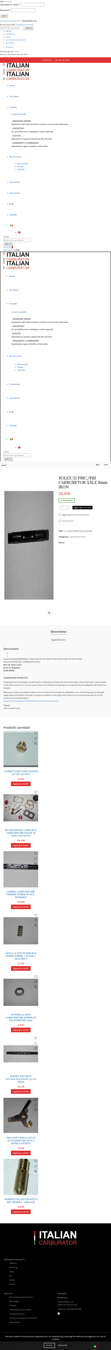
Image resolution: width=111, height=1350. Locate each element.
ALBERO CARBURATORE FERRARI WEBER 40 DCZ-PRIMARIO (20, 894)
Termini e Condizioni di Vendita (23, 1318)
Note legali (14, 1301)
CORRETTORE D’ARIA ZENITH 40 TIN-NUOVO (21, 772)
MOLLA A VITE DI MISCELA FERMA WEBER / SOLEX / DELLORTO (20, 956)
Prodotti (13, 107)
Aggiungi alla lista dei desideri (75, 515)
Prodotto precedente (98, 465)
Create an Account (24, 24)
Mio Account (15, 157)
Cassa (20, 166)
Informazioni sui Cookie (20, 1309)
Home (8, 31)
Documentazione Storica (21, 1297)
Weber (12, 1280)
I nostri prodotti (18, 114)
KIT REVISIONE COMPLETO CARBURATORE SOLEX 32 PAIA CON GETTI (21, 833)
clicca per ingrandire (49, 613)
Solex (11, 1271)
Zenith (12, 1284)
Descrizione (58, 631)
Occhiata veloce (35, 743)
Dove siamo (14, 1322)
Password (5, 10)
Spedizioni (58, 639)
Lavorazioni (14, 193)
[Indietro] (5, 465)
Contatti (10, 43)
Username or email (10, 4)
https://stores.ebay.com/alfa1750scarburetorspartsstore (30, 701)
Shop (8, 37)
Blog (11, 204)
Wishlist (10, 47)
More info (62, 1345)
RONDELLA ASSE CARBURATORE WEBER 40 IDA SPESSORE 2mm (21, 1017)
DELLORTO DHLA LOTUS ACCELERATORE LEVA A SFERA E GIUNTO (20, 1140)
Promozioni (14, 182)
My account (22, 163)
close (9, 1)
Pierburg (13, 1267)
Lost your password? (10, 21)
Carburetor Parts (78, 537)
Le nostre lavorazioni (15, 40)
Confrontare (68, 521)
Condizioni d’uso (17, 1314)
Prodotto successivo (105, 465)
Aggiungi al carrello (82, 507)
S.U (10, 1276)
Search (28, 28)
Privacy (12, 1305)
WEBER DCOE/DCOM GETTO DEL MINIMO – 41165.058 (21, 1200)
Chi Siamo (10, 34)
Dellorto (13, 1263)
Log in (4, 15)
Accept (49, 1345)
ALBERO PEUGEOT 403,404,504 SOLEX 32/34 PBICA (20, 1079)
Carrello (21, 169)
